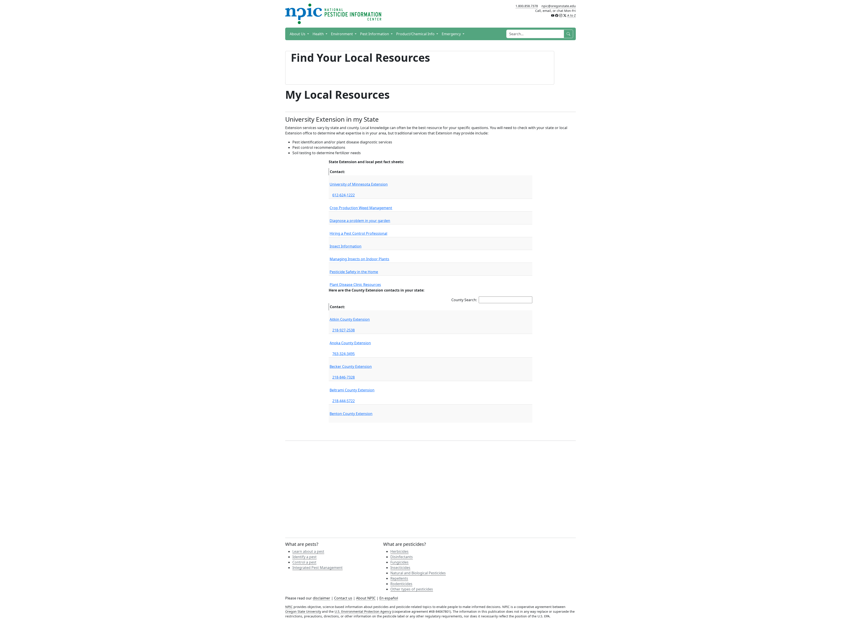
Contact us (343, 598)
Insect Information (345, 246)
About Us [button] (298, 33)
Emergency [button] (452, 33)
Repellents (399, 578)
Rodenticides (401, 583)
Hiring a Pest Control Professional (358, 233)
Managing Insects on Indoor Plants (359, 259)
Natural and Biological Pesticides (418, 573)
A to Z (571, 15)
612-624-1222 (343, 195)
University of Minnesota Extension (359, 184)
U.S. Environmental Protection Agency (363, 611)
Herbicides (399, 551)
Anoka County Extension (350, 342)
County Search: (464, 299)
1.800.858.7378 (526, 6)
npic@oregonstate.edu (558, 6)
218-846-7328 (343, 377)
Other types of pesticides (411, 589)
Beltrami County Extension (352, 390)
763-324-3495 (343, 353)
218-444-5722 (343, 400)
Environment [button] (342, 33)
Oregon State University (303, 611)
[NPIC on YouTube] (552, 15)
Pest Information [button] (375, 33)
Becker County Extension (351, 366)
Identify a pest (304, 556)
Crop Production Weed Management (361, 207)
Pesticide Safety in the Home (354, 271)
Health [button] (319, 33)
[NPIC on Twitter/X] (564, 15)
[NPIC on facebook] (556, 15)
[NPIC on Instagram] (560, 15)
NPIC (289, 607)
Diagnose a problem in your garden (360, 220)
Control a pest (304, 562)
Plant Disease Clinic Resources (355, 284)
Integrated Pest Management (317, 567)
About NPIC (366, 598)
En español (388, 598)
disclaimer (321, 598)
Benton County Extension (351, 413)
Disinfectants (401, 556)
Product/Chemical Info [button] (415, 33)
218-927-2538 (343, 330)
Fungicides (399, 562)
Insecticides (400, 567)
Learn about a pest (308, 551)
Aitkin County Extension (350, 319)
